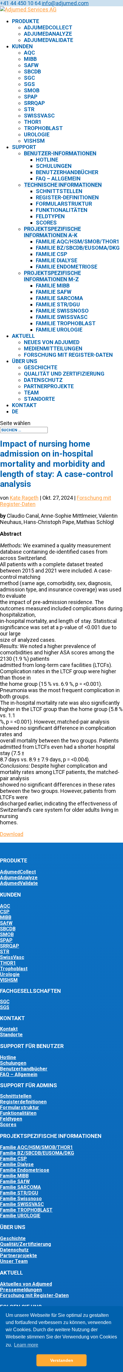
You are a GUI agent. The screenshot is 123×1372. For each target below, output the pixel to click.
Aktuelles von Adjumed (26, 1284)
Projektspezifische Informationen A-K (52, 232)
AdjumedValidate (48, 40)
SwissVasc (39, 115)
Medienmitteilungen (53, 348)
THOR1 (32, 122)
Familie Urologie (59, 329)
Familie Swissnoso (62, 311)
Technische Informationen (63, 185)
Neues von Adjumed (51, 342)
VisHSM (34, 141)
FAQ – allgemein (58, 178)
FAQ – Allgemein (18, 1074)
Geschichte (40, 367)
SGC (29, 78)
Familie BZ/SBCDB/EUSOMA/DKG (78, 248)
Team (31, 392)
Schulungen (54, 166)
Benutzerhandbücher (67, 172)
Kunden (22, 46)
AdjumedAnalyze (48, 34)
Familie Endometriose (66, 266)
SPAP (30, 97)
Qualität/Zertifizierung (25, 1244)
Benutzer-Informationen (60, 153)
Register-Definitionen (67, 197)
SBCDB (32, 71)
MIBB (30, 59)
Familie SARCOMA (20, 1187)
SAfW (31, 65)
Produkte (25, 21)
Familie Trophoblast (66, 323)
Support (24, 147)
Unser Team (14, 1261)
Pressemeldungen (21, 1290)
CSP (5, 912)
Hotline (47, 159)
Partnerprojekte (49, 386)
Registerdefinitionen (23, 1102)
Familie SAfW (53, 292)
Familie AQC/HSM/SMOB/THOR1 (77, 241)
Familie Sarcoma (59, 298)
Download (11, 834)
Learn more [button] (26, 1344)
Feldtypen (50, 216)
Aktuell (23, 336)
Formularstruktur (64, 204)
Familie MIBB (53, 285)
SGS (29, 84)
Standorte (39, 399)
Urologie (37, 134)
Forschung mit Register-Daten (68, 355)
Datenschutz (43, 380)
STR (29, 109)
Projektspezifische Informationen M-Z (52, 276)
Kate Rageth (24, 498)
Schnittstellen (59, 191)
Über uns (24, 361)
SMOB (31, 90)
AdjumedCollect (48, 27)
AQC (29, 52)
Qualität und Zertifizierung (64, 374)
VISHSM (9, 980)
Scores (46, 222)
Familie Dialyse (56, 260)
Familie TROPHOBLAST (26, 1210)
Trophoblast (43, 128)
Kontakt (24, 405)
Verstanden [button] (61, 1360)
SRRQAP (34, 103)
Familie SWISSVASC (22, 1204)
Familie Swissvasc (61, 317)
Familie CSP (51, 254)
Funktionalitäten (61, 210)
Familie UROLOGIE (20, 1216)
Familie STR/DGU (58, 304)
